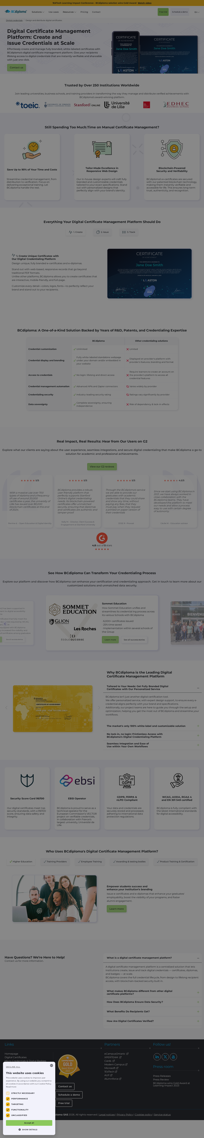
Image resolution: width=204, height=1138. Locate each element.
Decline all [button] (13, 1067)
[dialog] (29, 1098)
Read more (11, 1087)
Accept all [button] (29, 1123)
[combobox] (51, 1065)
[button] (29, 1129)
